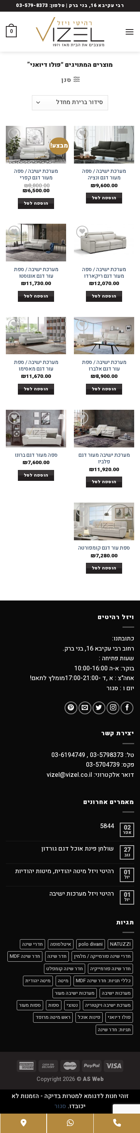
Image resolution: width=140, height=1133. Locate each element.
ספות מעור (30, 1005)
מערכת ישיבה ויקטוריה (108, 1005)
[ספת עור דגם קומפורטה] (104, 521)
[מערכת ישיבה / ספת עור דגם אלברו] (104, 336)
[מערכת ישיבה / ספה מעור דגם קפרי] (36, 145)
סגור (60, 1106)
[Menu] (129, 31)
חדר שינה (56, 956)
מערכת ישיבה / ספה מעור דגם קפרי (36, 175)
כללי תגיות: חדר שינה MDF (103, 980)
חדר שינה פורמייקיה (110, 968)
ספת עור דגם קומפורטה (104, 548)
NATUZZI (120, 944)
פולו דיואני (119, 1017)
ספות (53, 1005)
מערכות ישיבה (116, 993)
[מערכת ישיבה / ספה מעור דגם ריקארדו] (104, 242)
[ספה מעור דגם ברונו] (36, 428)
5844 (107, 826)
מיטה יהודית (38, 980)
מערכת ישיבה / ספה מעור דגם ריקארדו (104, 273)
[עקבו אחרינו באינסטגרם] (113, 707)
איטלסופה (60, 944)
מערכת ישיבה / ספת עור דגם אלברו (104, 366)
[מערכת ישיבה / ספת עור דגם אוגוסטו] (36, 242)
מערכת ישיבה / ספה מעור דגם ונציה (104, 175)
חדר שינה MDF (25, 956)
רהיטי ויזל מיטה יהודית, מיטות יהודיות (64, 871)
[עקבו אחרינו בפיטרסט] (71, 707)
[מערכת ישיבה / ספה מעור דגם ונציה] (104, 145)
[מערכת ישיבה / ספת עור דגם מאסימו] (36, 336)
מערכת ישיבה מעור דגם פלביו (104, 459)
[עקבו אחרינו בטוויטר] (99, 707)
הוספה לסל (104, 198)
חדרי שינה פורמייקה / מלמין (102, 956)
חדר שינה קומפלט (64, 968)
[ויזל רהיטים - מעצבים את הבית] (70, 32)
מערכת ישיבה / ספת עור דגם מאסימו (36, 366)
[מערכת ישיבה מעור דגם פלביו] (104, 428)
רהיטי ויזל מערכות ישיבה (81, 894)
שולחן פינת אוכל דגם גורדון (77, 849)
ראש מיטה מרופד (52, 1017)
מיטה (63, 980)
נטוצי (72, 1005)
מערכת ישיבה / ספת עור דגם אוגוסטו (36, 273)
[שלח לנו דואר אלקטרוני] (85, 707)
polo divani (91, 944)
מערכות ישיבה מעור (74, 993)
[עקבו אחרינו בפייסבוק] (127, 707)
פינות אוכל (89, 1017)
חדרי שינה (32, 944)
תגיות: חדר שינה (114, 1029)
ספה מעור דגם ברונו (36, 455)
